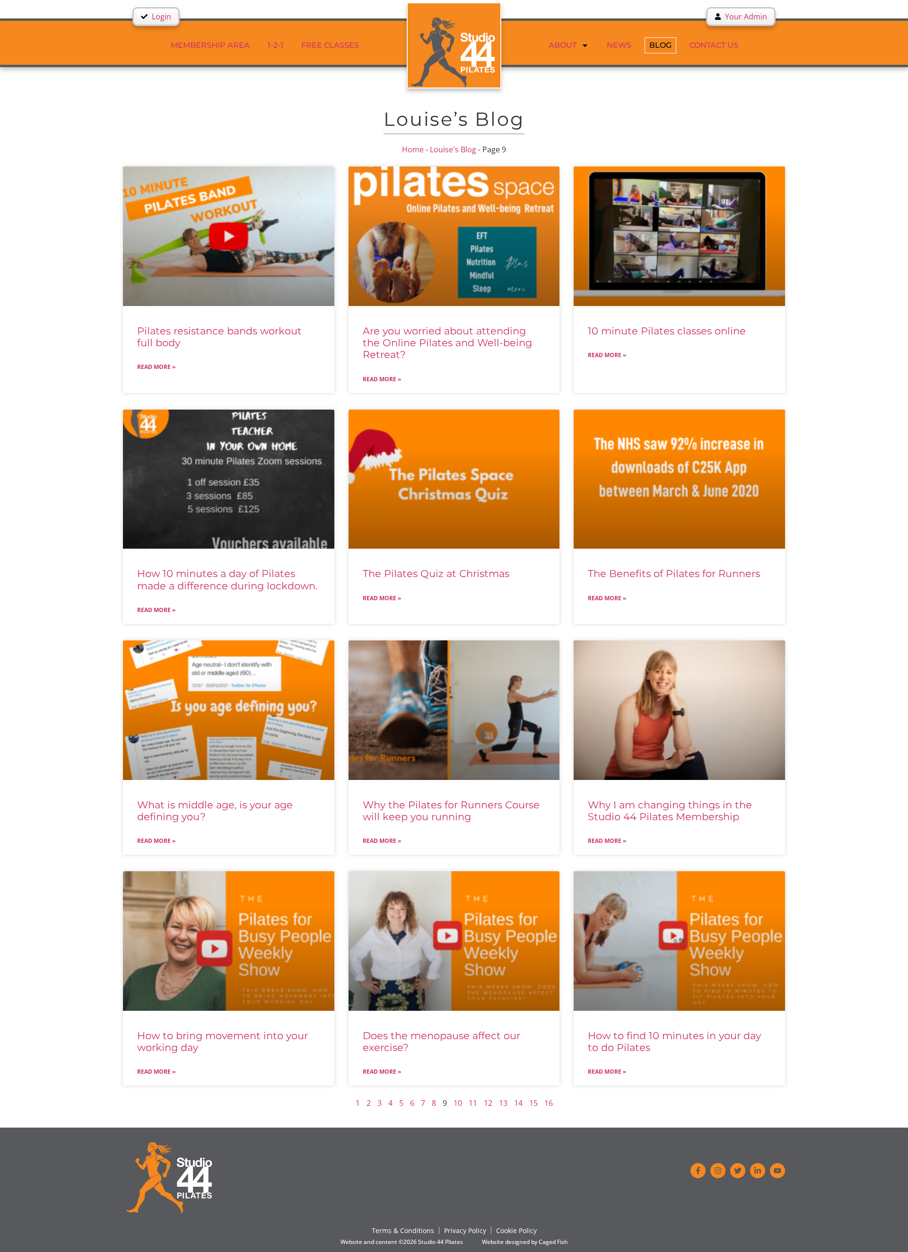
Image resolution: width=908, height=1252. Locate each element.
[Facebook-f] (698, 1170)
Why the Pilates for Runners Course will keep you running (451, 811)
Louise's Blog (453, 149)
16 (548, 1103)
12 (488, 1103)
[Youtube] (777, 1170)
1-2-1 (275, 45)
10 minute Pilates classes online (667, 331)
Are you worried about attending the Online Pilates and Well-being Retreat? (447, 342)
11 (473, 1103)
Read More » (156, 367)
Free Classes (330, 45)
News (619, 45)
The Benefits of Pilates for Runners (674, 573)
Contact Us (714, 45)
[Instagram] (717, 1170)
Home (413, 149)
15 (533, 1103)
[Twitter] (737, 1170)
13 (503, 1103)
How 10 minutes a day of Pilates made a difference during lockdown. (227, 579)
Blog (660, 45)
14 (518, 1103)
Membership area (210, 45)
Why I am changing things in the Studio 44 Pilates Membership (670, 811)
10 (458, 1103)
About (562, 45)
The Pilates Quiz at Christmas (436, 573)
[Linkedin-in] (757, 1170)
